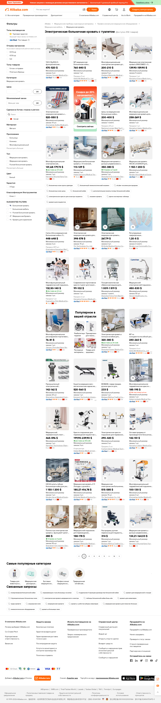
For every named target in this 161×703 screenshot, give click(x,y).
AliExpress (45, 689)
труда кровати (16, 604)
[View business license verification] (103, 699)
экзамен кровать (96, 196)
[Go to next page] (119, 556)
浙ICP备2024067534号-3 (145, 699)
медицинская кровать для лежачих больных (121, 604)
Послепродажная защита (46, 644)
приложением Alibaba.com (107, 678)
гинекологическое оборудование (23, 609)
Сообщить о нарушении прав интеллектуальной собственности (110, 650)
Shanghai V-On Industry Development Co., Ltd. (113, 177)
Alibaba (47, 24)
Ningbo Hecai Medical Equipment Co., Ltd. (140, 175)
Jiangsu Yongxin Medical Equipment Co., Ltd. (57, 75)
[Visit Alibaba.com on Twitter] (141, 660)
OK (37, 92)
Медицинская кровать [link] (75, 27)
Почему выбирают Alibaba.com (17, 627)
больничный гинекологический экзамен (94, 185)
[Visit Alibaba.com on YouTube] (151, 660)
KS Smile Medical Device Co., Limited (113, 246)
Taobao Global (90, 689)
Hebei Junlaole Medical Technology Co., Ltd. (140, 399)
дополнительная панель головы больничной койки (111, 191)
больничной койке (79, 191)
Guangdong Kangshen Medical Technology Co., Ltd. (57, 249)
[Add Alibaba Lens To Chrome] (42, 678)
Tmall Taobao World (68, 689)
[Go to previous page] (79, 556)
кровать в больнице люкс (51, 609)
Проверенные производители (79, 630)
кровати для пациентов (57, 202)
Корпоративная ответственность (12, 637)
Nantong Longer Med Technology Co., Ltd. (113, 128)
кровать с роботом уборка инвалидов (84, 604)
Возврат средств (105, 644)
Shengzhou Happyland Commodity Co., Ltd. (57, 397)
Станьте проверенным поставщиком (139, 645)
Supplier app (72, 678)
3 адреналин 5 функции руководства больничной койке (99, 593)
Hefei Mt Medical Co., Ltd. (84, 78)
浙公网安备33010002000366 (121, 699)
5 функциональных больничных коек (24, 598)
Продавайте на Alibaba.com (141, 630)
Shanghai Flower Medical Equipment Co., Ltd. (113, 349)
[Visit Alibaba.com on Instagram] (146, 660)
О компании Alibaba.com (15, 622)
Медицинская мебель (54, 27)
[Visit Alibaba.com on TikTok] (156, 660)
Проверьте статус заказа (140, 639)
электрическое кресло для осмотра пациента (65, 196)
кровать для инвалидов (128, 598)
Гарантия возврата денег (46, 632)
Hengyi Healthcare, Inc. (138, 296)
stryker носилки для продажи (127, 185)
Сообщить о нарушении (108, 658)
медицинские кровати (56, 604)
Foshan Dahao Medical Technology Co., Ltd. (113, 449)
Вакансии (9, 644)
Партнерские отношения (140, 651)
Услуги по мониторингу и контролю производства (46, 649)
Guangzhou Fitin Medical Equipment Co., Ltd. (57, 301)
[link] (157, 679)
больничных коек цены (57, 191)
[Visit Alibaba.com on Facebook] (131, 660)
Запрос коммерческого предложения (77, 635)
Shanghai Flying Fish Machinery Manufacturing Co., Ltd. (113, 296)
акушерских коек (34, 604)
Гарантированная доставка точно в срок (47, 637)
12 (114, 556)
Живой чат (103, 634)
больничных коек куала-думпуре (61, 185)
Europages (117, 689)
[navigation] (24, 290)
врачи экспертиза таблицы (119, 196)
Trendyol (107, 689)
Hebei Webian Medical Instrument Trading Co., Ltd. (85, 451)
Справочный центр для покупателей (108, 628)
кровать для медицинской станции (138, 593)
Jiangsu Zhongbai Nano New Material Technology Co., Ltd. (57, 347)
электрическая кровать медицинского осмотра (61, 598)
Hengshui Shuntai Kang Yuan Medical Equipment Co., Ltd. (57, 177)
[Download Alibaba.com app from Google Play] (147, 678)
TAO (100, 689)
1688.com (54, 689)
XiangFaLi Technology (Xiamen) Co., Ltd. (57, 445)
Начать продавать (137, 634)
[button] (84, 9)
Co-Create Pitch (11, 632)
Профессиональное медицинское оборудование (117, 24)
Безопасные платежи (45, 627)
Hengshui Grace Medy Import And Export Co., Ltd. (140, 78)
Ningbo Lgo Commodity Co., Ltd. (140, 246)
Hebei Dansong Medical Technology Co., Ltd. (85, 175)
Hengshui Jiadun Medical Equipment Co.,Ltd (140, 128)
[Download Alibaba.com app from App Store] (128, 678)
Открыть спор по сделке (109, 639)
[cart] (117, 10)
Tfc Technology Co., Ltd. (83, 246)
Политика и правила (44, 655)
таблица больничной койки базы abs (99, 598)
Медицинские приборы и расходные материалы (74, 24)
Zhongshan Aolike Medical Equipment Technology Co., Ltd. (57, 125)
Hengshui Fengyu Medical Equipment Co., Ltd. (85, 299)
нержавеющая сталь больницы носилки (57, 593)
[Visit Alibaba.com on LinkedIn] (136, 660)
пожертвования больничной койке (23, 593)
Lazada (80, 689)
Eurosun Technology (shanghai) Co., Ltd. (85, 397)
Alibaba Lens (18, 678)
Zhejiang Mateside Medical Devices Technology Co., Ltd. (113, 75)
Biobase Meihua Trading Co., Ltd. (113, 397)
